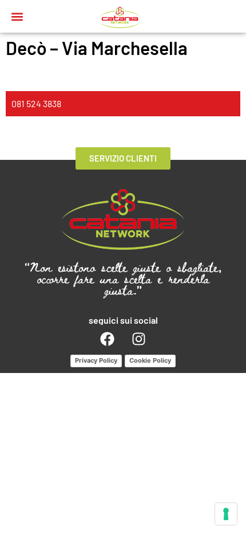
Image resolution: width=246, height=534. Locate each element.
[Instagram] (139, 339)
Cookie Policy (150, 360)
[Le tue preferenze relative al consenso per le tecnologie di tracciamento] (226, 514)
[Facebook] (107, 339)
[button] (17, 16)
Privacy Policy (96, 360)
